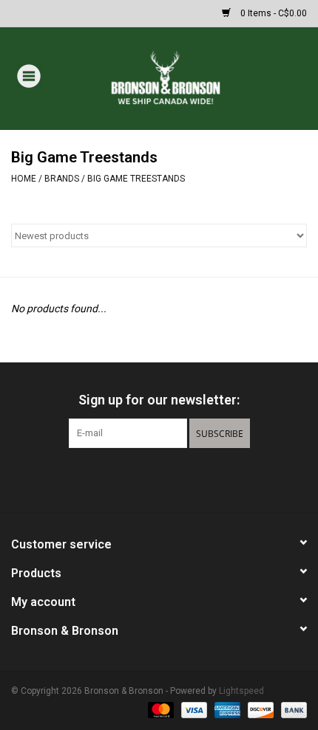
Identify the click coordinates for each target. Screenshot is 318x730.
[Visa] (192, 709)
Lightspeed (241, 691)
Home (23, 178)
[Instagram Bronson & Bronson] (185, 478)
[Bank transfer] (291, 709)
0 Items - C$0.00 (272, 13)
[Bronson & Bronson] (187, 77)
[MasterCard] (159, 709)
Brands (61, 178)
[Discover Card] (259, 709)
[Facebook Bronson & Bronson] (133, 478)
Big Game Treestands (136, 178)
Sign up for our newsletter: (159, 399)
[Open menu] (29, 75)
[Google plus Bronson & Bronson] (159, 478)
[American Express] (226, 709)
